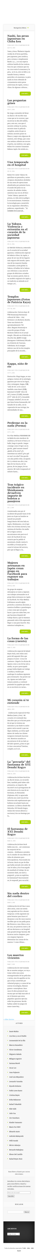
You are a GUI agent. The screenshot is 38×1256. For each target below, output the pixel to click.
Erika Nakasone (15, 1100)
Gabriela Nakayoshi (16, 1136)
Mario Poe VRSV (14, 1127)
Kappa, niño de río (17, 365)
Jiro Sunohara (14, 1118)
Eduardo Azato (14, 1131)
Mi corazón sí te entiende (18, 701)
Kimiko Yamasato (15, 1122)
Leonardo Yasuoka (16, 1081)
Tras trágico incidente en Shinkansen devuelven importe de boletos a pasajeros (15, 493)
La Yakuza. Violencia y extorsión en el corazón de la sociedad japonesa (17, 230)
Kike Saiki (12, 1109)
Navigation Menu (20, 28)
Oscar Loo (12, 1068)
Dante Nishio (14, 1031)
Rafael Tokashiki (15, 1104)
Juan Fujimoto (14, 1072)
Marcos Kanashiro (16, 1045)
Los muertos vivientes (15, 956)
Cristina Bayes (14, 1095)
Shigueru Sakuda (15, 1054)
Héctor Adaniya (14, 1145)
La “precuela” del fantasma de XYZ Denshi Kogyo (19, 764)
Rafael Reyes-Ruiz (15, 1159)
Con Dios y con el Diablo (17, 1036)
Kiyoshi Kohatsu (15, 1086)
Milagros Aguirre (15, 1059)
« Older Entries (9, 1019)
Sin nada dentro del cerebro (18, 894)
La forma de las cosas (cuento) (17, 639)
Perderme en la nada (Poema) (17, 424)
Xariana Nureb (14, 1063)
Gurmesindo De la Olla (17, 1040)
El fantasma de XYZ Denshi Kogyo (17, 831)
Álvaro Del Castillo (15, 1154)
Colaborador (22, 45)
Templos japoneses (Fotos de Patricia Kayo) (19, 299)
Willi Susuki (13, 1141)
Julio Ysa (12, 1113)
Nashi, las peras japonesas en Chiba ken (18, 38)
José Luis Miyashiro (16, 1077)
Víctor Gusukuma (15, 1050)
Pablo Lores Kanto (15, 1091)
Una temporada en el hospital (17, 163)
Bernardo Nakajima (16, 1150)
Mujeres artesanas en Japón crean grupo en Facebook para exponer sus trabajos (17, 571)
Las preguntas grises (16, 101)
